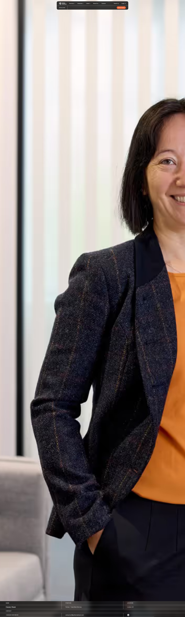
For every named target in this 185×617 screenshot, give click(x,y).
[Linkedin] (128, 615)
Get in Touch (121, 7)
